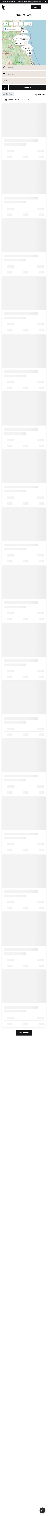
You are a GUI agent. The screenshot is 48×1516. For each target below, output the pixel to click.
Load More (24, 1032)
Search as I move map (13, 29)
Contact (36, 7)
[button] (28, 50)
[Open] (44, 7)
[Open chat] (42, 1510)
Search (27, 87)
